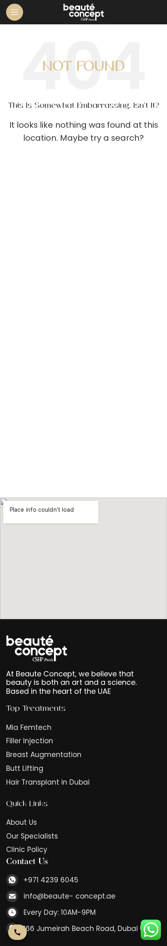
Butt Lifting (24, 768)
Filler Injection (29, 741)
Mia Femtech (28, 727)
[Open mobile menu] (14, 12)
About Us (21, 822)
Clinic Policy (26, 849)
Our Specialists (32, 836)
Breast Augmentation (43, 754)
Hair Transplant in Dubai (48, 782)
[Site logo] (83, 11)
